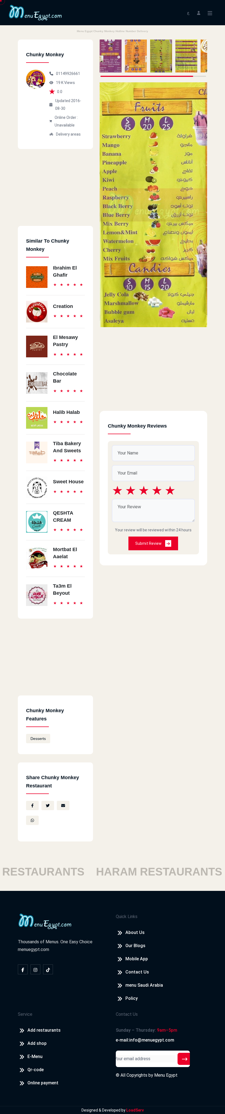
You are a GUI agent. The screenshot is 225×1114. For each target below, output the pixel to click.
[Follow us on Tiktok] (48, 969)
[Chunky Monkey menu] (111, 56)
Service (25, 1014)
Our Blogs (135, 945)
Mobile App (136, 958)
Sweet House (68, 481)
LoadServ (135, 1110)
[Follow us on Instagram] (35, 969)
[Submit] (185, 1059)
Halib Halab (66, 412)
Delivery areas (68, 134)
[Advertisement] (55, 191)
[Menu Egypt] (35, 12)
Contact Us (137, 972)
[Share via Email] (63, 805)
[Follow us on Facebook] (23, 969)
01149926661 (68, 73)
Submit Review (148, 543)
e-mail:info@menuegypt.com (145, 1040)
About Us (135, 932)
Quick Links (126, 916)
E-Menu (35, 1056)
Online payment (42, 1082)
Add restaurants (44, 1030)
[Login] (198, 12)
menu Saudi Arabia (144, 985)
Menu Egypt (166, 1075)
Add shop (37, 1043)
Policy (131, 998)
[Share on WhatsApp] (32, 820)
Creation (63, 306)
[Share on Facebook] (32, 805)
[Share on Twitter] (47, 805)
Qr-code (35, 1069)
